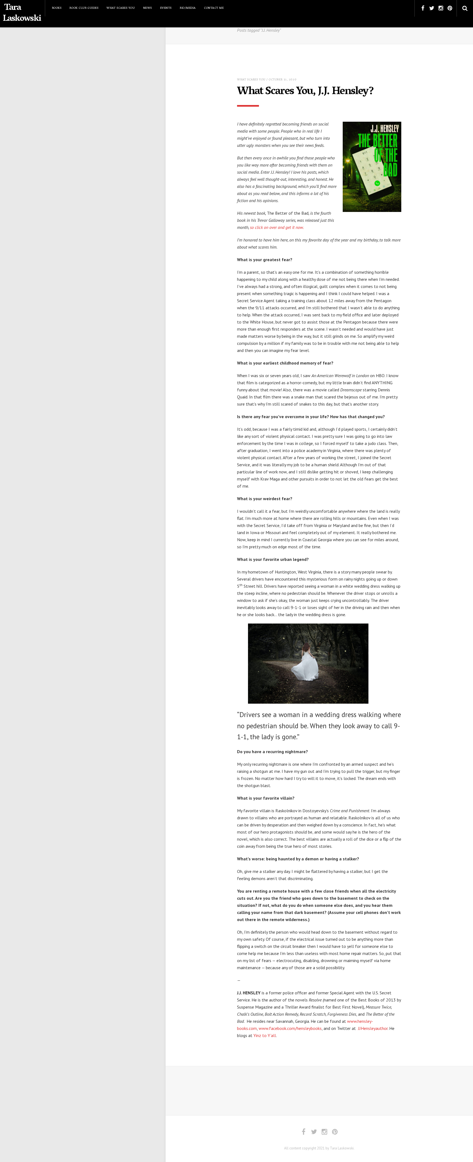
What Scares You (120, 8)
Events (166, 8)
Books (57, 8)
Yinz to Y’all (264, 1035)
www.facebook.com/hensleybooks (290, 1028)
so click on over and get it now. (277, 227)
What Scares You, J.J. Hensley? (305, 91)
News (147, 8)
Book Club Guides (84, 8)
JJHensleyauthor (373, 1028)
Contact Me (214, 8)
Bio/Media (188, 8)
